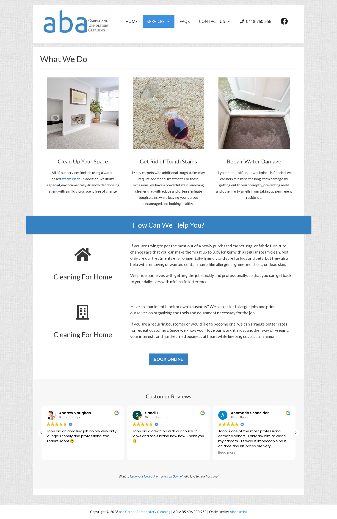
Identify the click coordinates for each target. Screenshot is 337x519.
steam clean (71, 179)
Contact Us (212, 21)
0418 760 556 (258, 21)
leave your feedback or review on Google (156, 476)
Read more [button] (226, 453)
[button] (295, 432)
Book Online (168, 359)
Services (156, 21)
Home (131, 21)
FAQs (185, 21)
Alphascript (238, 512)
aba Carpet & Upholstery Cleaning (145, 512)
